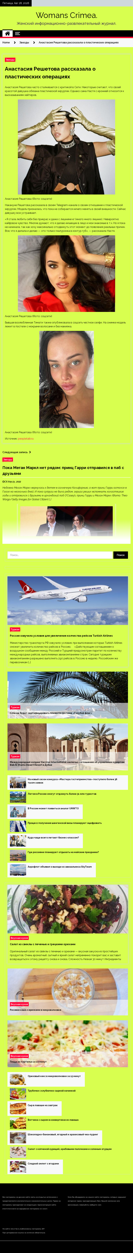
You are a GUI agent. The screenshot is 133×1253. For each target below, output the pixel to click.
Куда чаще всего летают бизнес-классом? (53, 837)
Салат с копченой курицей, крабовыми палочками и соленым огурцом (70, 1149)
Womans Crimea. (66, 15)
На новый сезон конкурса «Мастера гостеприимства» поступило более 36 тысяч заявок (72, 781)
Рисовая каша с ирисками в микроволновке (35, 1010)
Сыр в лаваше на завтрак (43, 1105)
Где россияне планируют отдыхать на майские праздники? (63, 852)
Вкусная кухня (19, 938)
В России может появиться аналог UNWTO (53, 808)
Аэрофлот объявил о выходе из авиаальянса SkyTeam (60, 866)
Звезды (10, 59)
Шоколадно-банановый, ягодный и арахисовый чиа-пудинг (63, 1134)
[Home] (7, 33)
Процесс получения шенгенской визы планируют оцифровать (65, 823)
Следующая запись (15, 452)
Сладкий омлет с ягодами (43, 1163)
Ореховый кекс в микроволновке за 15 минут (54, 1076)
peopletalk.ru (26, 438)
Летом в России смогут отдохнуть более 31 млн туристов (62, 794)
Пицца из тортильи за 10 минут (28, 1061)
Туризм (15, 629)
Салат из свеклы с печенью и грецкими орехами (42, 944)
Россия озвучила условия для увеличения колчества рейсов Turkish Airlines (61, 635)
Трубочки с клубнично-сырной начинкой (52, 1090)
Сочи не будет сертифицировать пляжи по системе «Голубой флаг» (51, 713)
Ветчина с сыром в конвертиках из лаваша (53, 1120)
